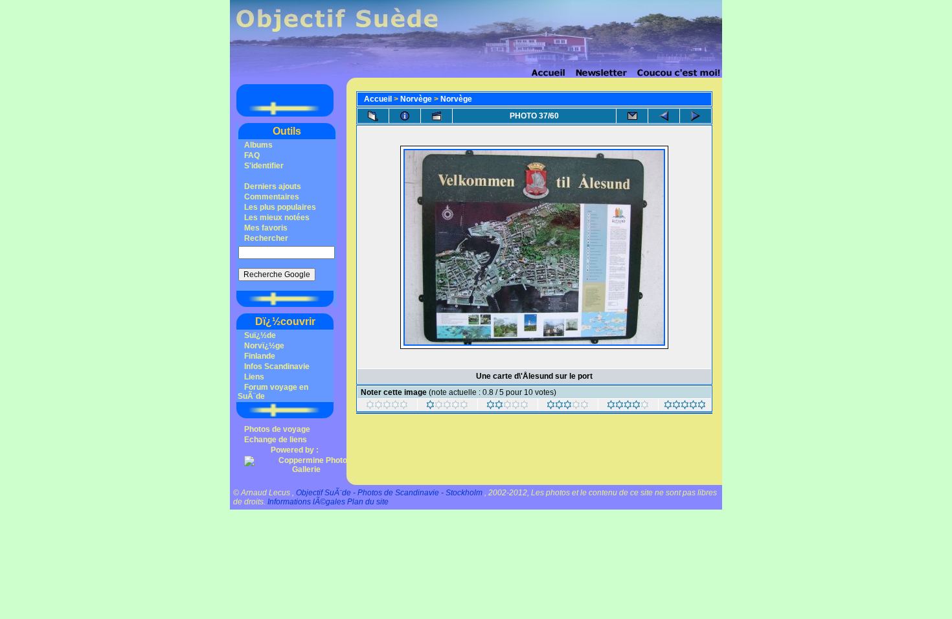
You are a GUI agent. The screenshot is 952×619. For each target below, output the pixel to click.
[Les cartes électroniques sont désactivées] (632, 116)
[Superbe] (685, 406)
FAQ (252, 155)
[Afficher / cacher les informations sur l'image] (404, 116)
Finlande (259, 356)
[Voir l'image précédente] (663, 116)
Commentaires (271, 196)
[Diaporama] (436, 116)
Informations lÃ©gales (306, 501)
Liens (254, 376)
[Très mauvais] (387, 406)
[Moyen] (507, 406)
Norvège (416, 99)
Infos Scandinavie (277, 366)
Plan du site (368, 501)
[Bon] (568, 406)
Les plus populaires (280, 207)
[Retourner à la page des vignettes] (373, 116)
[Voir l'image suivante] (695, 116)
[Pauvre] (447, 406)
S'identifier (264, 165)
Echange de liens (275, 439)
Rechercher (266, 238)
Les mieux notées (277, 217)
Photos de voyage (277, 429)
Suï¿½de (260, 335)
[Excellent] (628, 406)
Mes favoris (266, 227)
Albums (258, 145)
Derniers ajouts (272, 186)
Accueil (378, 99)
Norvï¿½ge (264, 345)
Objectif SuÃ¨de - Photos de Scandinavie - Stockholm (389, 492)
